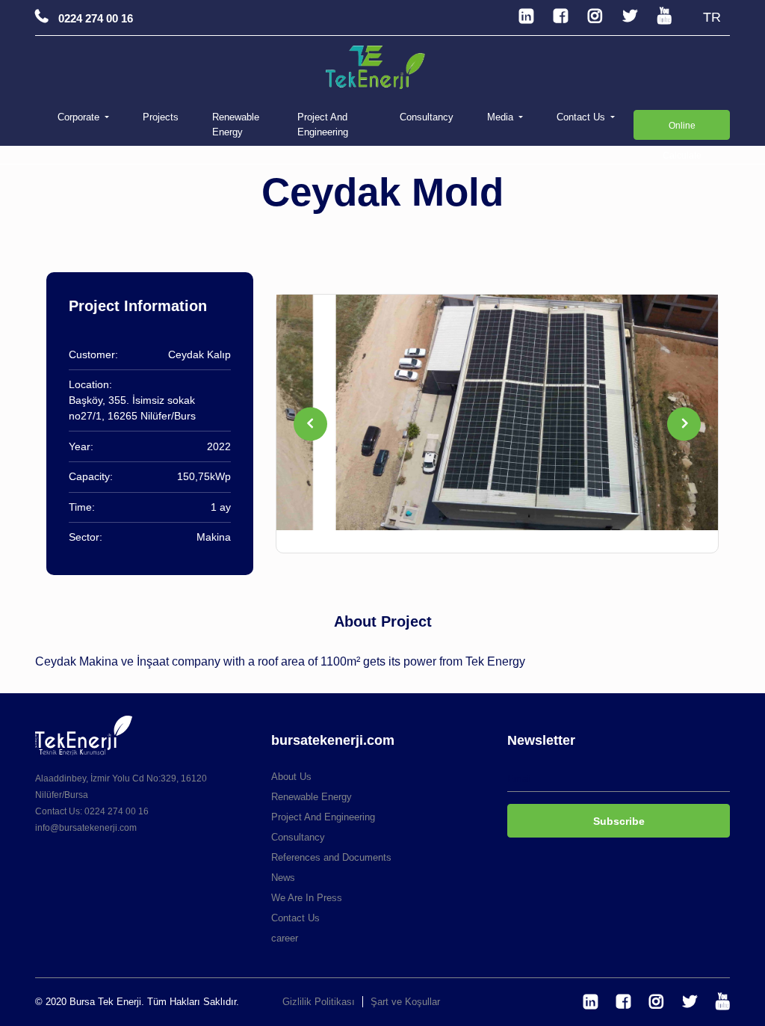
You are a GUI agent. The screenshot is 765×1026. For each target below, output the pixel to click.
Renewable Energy (235, 124)
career (284, 938)
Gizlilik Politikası (318, 1001)
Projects (161, 117)
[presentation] (310, 423)
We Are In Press (306, 897)
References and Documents (331, 857)
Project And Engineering (322, 124)
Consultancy (426, 117)
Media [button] (501, 117)
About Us (291, 776)
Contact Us (295, 918)
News (283, 877)
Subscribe (619, 821)
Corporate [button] (80, 117)
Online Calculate (682, 130)
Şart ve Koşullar (405, 1001)
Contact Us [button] (582, 117)
